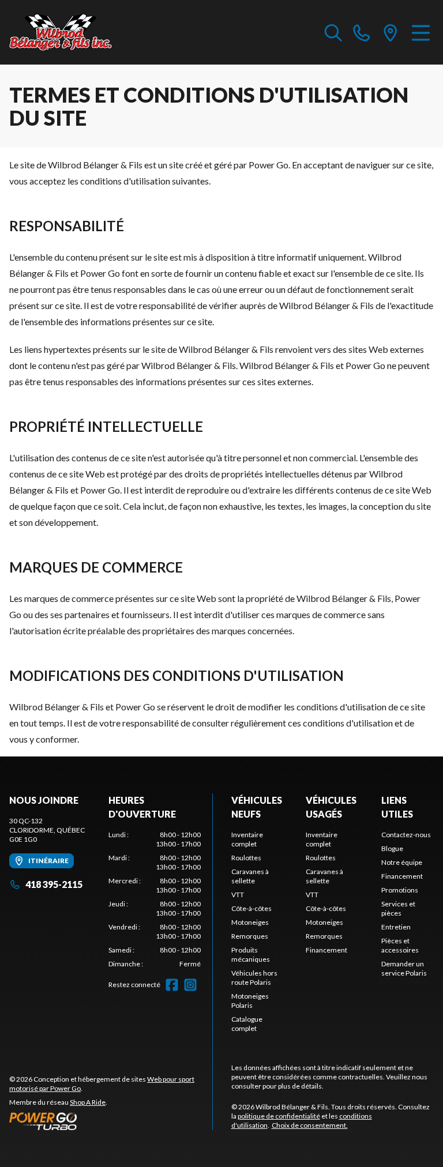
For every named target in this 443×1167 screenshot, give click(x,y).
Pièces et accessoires (400, 945)
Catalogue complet (246, 1024)
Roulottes (246, 857)
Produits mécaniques (250, 954)
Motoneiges (250, 922)
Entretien (396, 927)
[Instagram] (190, 985)
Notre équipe (401, 862)
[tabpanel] (154, 899)
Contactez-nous (406, 834)
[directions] (390, 32)
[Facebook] (172, 985)
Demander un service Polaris (404, 968)
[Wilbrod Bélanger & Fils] (67, 32)
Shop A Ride (88, 1102)
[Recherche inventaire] (333, 32)
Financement (326, 950)
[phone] (362, 32)
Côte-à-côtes (251, 908)
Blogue (392, 848)
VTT (237, 894)
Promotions (399, 890)
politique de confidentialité (279, 1116)
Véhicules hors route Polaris (254, 978)
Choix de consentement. (310, 1125)
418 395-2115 (53, 884)
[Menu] (421, 32)
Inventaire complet (247, 839)
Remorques (249, 936)
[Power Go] (110, 1121)
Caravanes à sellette (250, 876)
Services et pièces (398, 908)
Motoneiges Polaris (250, 1001)
